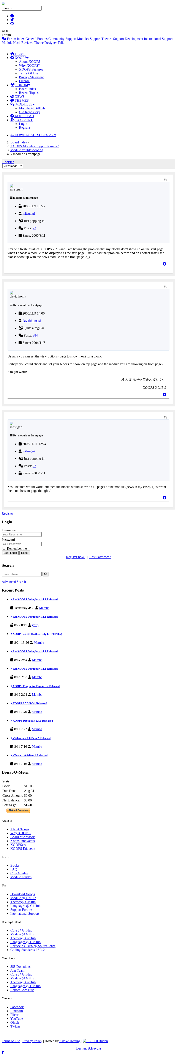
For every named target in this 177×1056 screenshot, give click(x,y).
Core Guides (19, 873)
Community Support (62, 39)
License (24, 81)
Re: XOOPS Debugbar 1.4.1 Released (35, 599)
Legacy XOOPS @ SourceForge (32, 946)
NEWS (19, 96)
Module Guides (21, 877)
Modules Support (89, 39)
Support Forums (21, 909)
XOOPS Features (31, 69)
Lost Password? (100, 557)
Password (8, 539)
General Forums (36, 39)
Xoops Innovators (22, 841)
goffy (35, 625)
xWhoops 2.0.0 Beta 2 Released (31, 738)
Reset (24, 552)
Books (14, 865)
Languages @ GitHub (25, 906)
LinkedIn (16, 1011)
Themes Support (112, 39)
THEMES (21, 100)
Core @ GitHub (21, 930)
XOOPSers (18, 845)
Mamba (44, 608)
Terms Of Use (28, 73)
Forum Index (15, 39)
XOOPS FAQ (24, 116)
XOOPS (20, 58)
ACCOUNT (24, 120)
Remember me (16, 548)
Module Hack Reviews (17, 42)
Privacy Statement (31, 77)
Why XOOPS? (29, 65)
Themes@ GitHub (23, 902)
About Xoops (19, 829)
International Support (158, 39)
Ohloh (14, 1022)
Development (134, 39)
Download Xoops (22, 894)
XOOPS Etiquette (22, 848)
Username (9, 530)
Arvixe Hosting (70, 1041)
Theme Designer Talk (49, 42)
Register (24, 127)
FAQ (13, 869)
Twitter (15, 1026)
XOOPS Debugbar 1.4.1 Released (32, 720)
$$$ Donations (20, 966)
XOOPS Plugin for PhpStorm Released (36, 686)
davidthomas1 (31, 321)
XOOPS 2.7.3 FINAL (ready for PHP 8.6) (37, 634)
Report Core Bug (22, 990)
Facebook (17, 1007)
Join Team (17, 970)
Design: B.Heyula (88, 1048)
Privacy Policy (32, 1041)
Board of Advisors (22, 837)
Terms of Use (11, 1041)
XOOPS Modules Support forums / (34, 146)
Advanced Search (14, 582)
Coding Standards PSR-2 (27, 950)
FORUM (21, 85)
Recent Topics (28, 92)
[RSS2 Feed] (95, 1041)
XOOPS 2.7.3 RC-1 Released (29, 703)
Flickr (14, 1015)
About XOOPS (29, 61)
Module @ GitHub (32, 108)
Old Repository (29, 112)
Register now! (75, 557)
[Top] (164, 264)
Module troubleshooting (26, 150)
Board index (18, 142)
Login (23, 124)
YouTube (16, 1018)
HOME (19, 54)
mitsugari (28, 213)
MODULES (24, 104)
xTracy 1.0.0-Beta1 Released (29, 755)
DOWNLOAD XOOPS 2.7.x (35, 135)
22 (34, 228)
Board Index (27, 89)
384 (35, 335)
